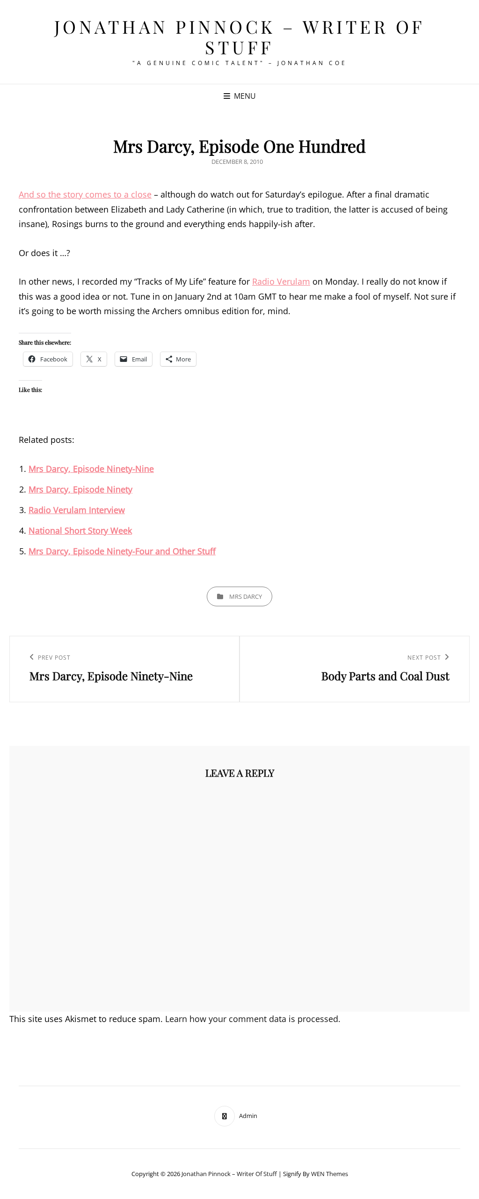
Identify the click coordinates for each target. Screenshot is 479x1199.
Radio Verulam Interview (77, 509)
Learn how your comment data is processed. (253, 1018)
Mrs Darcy (245, 596)
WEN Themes (329, 1174)
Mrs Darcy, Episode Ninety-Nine (91, 468)
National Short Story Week (80, 530)
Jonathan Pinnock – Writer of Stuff (239, 37)
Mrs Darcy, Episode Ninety (80, 489)
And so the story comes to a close (85, 194)
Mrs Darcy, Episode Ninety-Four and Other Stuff (122, 551)
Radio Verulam (281, 281)
